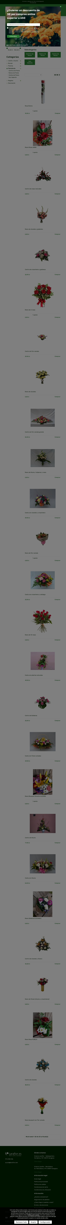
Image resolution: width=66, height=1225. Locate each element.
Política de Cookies (33, 1215)
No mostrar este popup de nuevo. (18, 45)
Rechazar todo (21, 1222)
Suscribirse (14, 36)
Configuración (45, 1222)
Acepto (33, 1222)
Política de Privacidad (24, 27)
